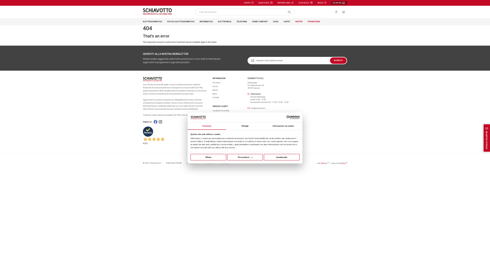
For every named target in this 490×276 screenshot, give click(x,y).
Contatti (216, 97)
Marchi (215, 90)
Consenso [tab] (206, 126)
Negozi (320, 3)
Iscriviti (338, 61)
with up (323, 163)
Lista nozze (303, 3)
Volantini (336, 3)
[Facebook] (155, 122)
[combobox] (245, 12)
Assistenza (263, 3)
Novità (299, 21)
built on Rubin (339, 163)
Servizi (247, 3)
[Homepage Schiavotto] (157, 11)
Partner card (283, 3)
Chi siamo (216, 83)
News (215, 94)
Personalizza (243, 157)
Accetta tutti (281, 157)
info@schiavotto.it (258, 108)
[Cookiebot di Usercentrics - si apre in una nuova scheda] (288, 117)
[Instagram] (160, 122)
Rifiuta (208, 157)
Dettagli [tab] (245, 126)
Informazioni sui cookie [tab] (283, 126)
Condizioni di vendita (221, 111)
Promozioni (314, 21)
